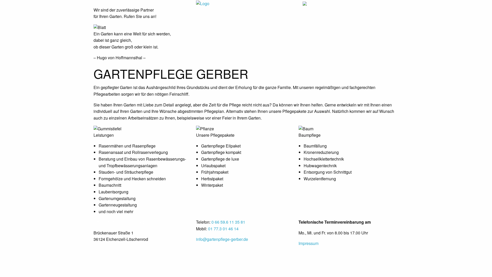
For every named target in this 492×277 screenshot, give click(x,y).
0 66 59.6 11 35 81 (228, 222)
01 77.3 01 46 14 (223, 229)
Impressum (309, 243)
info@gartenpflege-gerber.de (222, 239)
